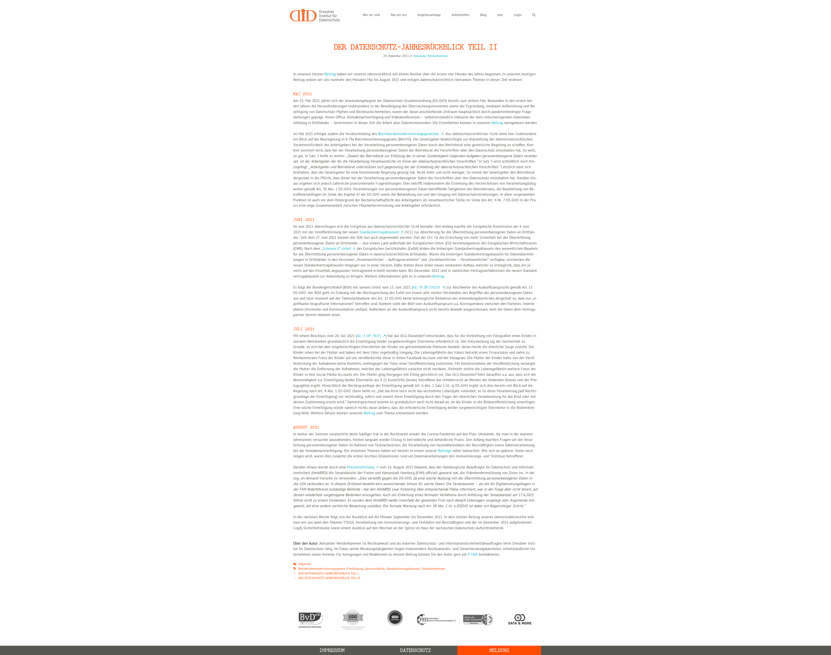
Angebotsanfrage (429, 15)
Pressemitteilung (360, 467)
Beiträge (444, 451)
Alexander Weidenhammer (430, 56)
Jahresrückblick (375, 569)
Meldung (499, 650)
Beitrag (330, 74)
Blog (483, 15)
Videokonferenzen (433, 569)
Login (518, 15)
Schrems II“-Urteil (337, 249)
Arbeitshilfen (460, 15)
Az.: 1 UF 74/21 (369, 336)
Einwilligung (354, 569)
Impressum (332, 650)
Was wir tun (399, 15)
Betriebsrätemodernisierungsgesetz (321, 569)
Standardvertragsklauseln (379, 232)
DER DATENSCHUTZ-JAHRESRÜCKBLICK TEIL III (329, 578)
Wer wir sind (371, 15)
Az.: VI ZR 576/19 (426, 287)
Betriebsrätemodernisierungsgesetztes (408, 134)
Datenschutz (415, 650)
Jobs (500, 15)
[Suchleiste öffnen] (534, 15)
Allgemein (304, 564)
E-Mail (473, 554)
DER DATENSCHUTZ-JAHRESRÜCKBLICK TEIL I (328, 573)
